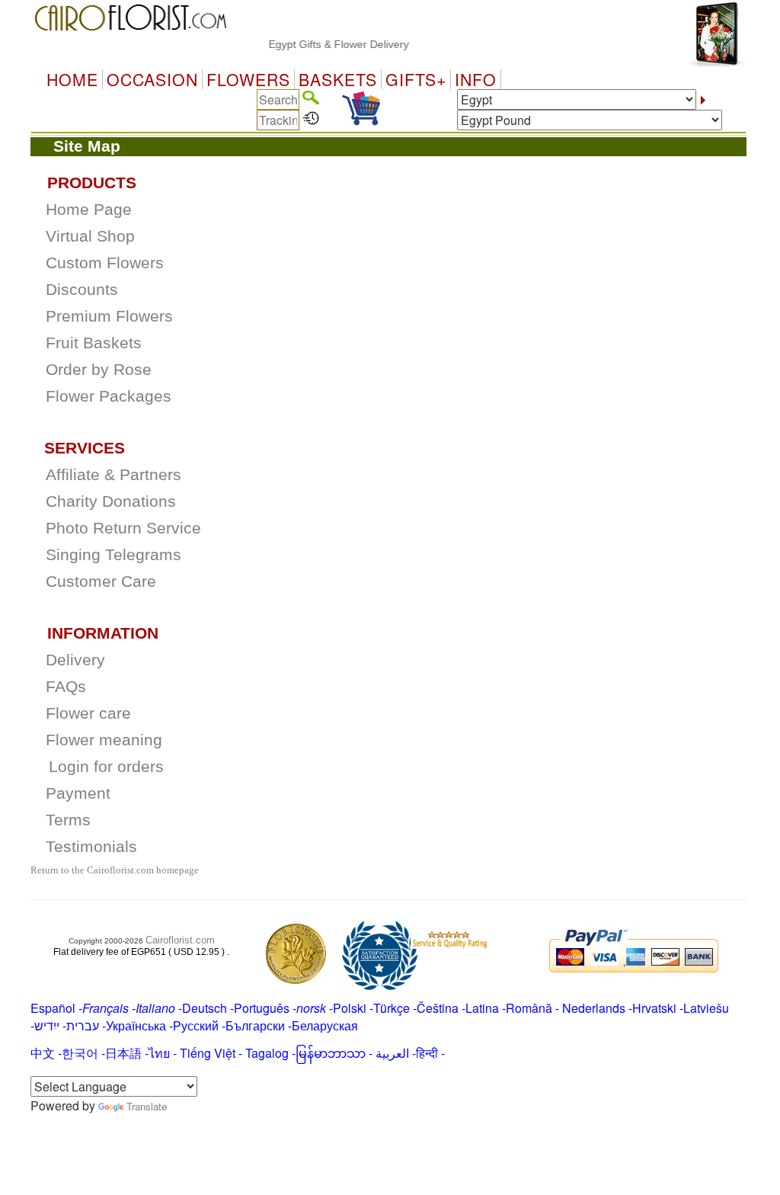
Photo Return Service (123, 528)
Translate (146, 1106)
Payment (78, 793)
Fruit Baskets (94, 343)
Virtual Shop (90, 236)
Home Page (89, 209)
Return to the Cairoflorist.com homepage (114, 870)
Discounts (82, 289)
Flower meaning (104, 740)
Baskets (338, 79)
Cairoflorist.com (180, 940)
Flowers (248, 79)
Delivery (75, 660)
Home (72, 79)
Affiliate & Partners (113, 475)
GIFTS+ (415, 79)
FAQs (66, 687)
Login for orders (106, 767)
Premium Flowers (109, 316)
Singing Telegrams (113, 555)
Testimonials (91, 847)
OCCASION (152, 79)
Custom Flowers (105, 263)
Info (476, 79)
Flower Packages (108, 396)
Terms (68, 820)
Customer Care (101, 581)
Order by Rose (99, 369)
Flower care (88, 713)
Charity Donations (111, 501)
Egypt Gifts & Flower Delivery (328, 44)
